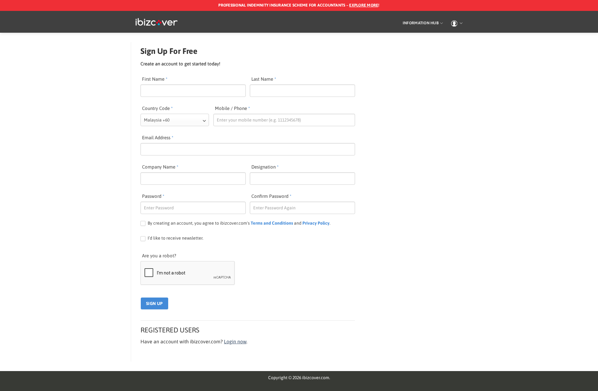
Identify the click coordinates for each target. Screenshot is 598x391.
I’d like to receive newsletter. (175, 238)
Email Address (157, 137)
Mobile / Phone (232, 108)
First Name (155, 79)
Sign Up (154, 303)
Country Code (157, 108)
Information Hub (421, 23)
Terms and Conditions (272, 223)
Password (153, 196)
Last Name (263, 79)
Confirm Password (271, 196)
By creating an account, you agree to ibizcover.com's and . (238, 223)
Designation (265, 166)
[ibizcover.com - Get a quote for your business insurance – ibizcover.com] (156, 22)
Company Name (160, 166)
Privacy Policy (316, 223)
